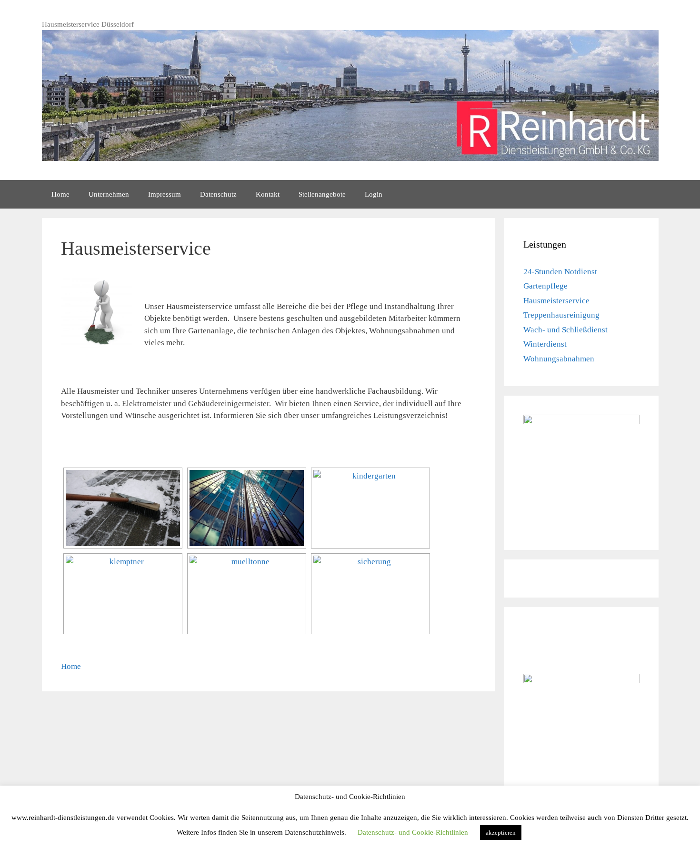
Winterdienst (545, 344)
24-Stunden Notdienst (560, 271)
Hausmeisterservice (556, 300)
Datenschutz (218, 194)
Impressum (164, 194)
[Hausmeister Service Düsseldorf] (123, 508)
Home (60, 194)
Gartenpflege (545, 285)
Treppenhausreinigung (561, 314)
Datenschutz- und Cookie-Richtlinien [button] (413, 832)
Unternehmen (109, 194)
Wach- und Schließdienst (565, 329)
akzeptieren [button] (501, 832)
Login (373, 194)
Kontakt (268, 194)
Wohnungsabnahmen (558, 358)
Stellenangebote (322, 194)
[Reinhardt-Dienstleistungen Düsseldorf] (350, 94)
